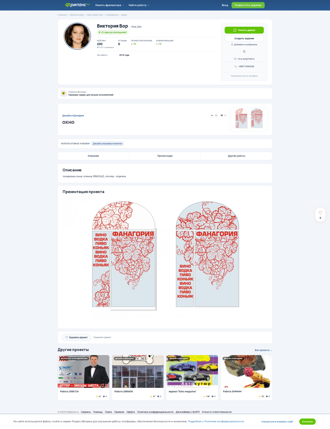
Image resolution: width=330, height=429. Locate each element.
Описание (93, 155)
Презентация (165, 155)
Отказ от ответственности (217, 412)
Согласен (307, 421)
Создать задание (244, 38)
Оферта (130, 412)
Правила (119, 412)
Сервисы (86, 412)
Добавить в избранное (245, 44)
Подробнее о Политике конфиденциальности (216, 421)
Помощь (98, 412)
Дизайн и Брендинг (73, 115)
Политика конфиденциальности (155, 412)
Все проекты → (263, 350)
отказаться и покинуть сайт (277, 421)
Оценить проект (76, 337)
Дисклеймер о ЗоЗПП (188, 412)
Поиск (108, 412)
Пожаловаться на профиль (244, 76)
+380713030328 (246, 66)
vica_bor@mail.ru (246, 59)
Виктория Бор (112, 25)
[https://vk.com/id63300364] (244, 51)
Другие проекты (73, 349)
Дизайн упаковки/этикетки (107, 143)
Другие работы (236, 155)
